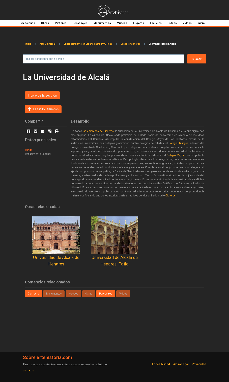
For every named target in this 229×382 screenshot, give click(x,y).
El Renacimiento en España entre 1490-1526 (88, 43)
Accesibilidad (161, 364)
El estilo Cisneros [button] (46, 109)
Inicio (28, 43)
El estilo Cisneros (130, 43)
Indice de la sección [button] (42, 95)
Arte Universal (47, 43)
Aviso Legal (181, 364)
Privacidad (199, 364)
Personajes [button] (105, 293)
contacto (28, 370)
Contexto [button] (33, 293)
